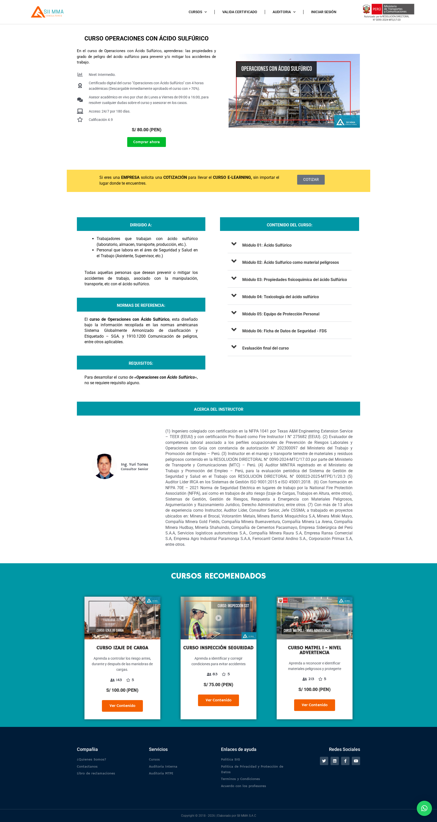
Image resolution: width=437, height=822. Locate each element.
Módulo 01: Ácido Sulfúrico (267, 245)
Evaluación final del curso (265, 348)
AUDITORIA (282, 12)
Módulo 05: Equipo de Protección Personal (280, 314)
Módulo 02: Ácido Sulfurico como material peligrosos (290, 262)
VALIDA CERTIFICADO (239, 12)
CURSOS (195, 12)
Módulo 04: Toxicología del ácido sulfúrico (280, 296)
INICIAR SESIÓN (323, 12)
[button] (290, 244)
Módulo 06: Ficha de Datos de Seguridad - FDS (284, 331)
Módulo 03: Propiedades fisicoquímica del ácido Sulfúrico (294, 279)
